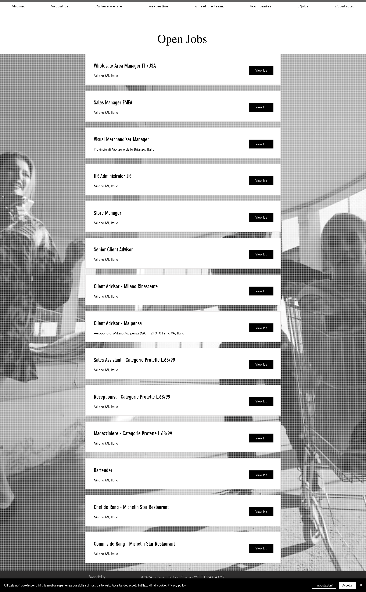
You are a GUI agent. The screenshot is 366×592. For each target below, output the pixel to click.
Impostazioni (324, 585)
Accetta (347, 585)
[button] (304, 6)
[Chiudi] (360, 585)
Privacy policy (177, 585)
